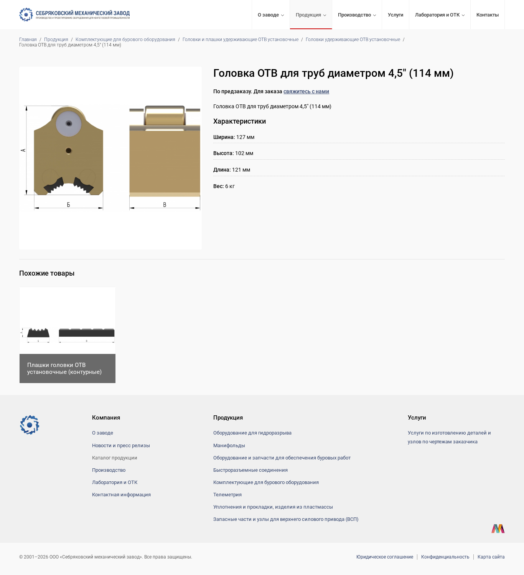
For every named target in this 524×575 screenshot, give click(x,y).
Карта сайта (491, 557)
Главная (28, 39)
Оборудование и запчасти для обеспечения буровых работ (282, 458)
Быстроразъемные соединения (250, 470)
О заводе (268, 15)
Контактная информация (121, 494)
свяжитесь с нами (306, 91)
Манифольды (229, 445)
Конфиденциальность (445, 557)
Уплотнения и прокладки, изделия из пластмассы (273, 507)
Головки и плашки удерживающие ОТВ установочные (240, 39)
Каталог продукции (114, 458)
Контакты (487, 15)
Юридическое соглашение (384, 557)
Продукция (308, 15)
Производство (354, 15)
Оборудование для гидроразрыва (252, 433)
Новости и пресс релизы (121, 445)
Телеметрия (227, 494)
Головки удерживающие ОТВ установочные (353, 39)
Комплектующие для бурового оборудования (125, 39)
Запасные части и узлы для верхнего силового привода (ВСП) (286, 519)
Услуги (395, 15)
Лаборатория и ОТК (437, 15)
